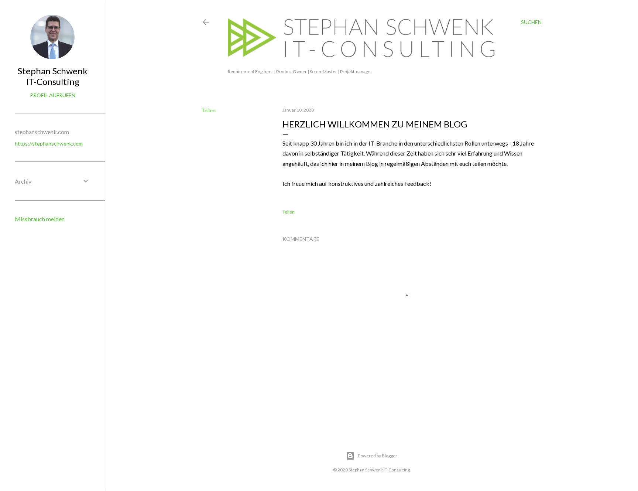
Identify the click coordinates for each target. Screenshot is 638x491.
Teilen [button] (208, 110)
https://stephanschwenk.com (49, 143)
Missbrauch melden (40, 218)
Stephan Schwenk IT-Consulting (53, 76)
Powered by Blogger (377, 455)
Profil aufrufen (52, 95)
